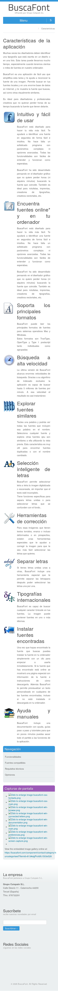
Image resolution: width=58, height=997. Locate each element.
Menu (24, 20)
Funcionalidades (13, 756)
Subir (29, 994)
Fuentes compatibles (15, 762)
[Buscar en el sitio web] (50, 20)
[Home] (34, 28)
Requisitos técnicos (14, 768)
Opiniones (10, 774)
